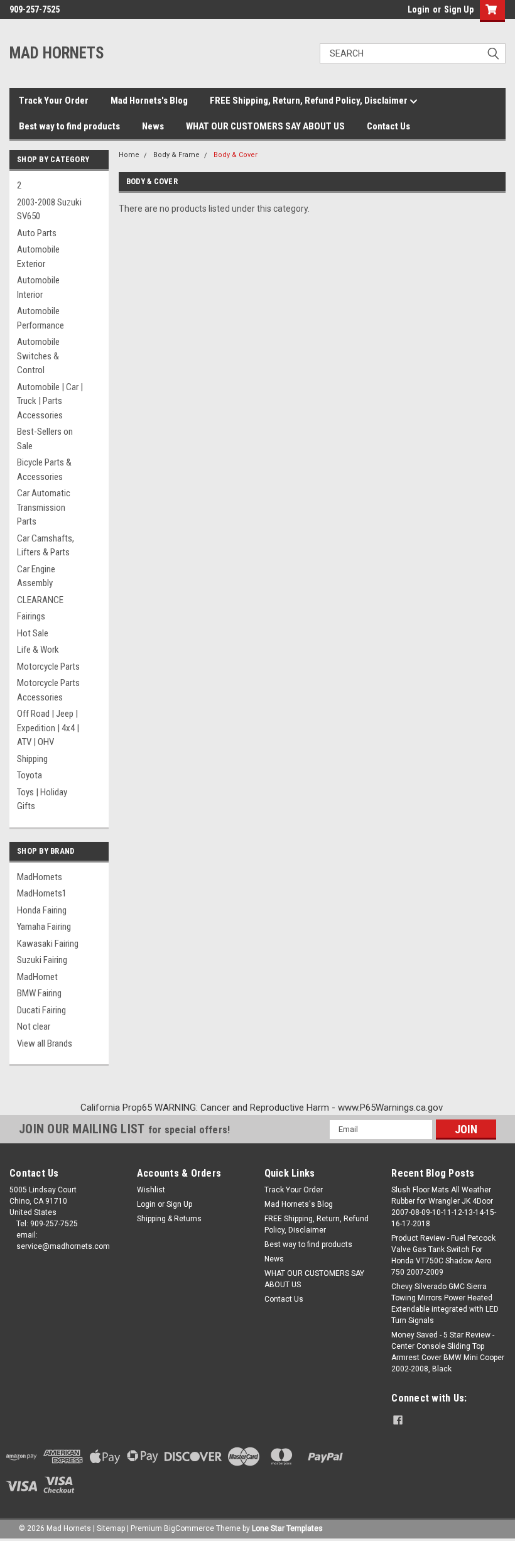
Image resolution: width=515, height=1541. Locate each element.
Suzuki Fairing (42, 960)
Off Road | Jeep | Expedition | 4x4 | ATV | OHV (48, 728)
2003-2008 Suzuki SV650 (49, 209)
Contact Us (388, 126)
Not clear (33, 1026)
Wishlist (151, 1189)
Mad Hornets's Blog (149, 100)
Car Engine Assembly (36, 576)
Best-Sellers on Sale (45, 439)
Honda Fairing (42, 910)
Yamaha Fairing (44, 926)
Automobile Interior (38, 287)
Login (419, 9)
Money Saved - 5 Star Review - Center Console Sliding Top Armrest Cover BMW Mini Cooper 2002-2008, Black (447, 1352)
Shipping (32, 759)
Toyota (29, 775)
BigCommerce (189, 1528)
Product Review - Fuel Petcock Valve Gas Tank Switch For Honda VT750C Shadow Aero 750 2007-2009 (443, 1255)
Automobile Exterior (38, 257)
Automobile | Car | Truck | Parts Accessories (50, 401)
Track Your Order (54, 100)
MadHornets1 (42, 893)
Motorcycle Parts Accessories (48, 690)
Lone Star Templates (287, 1528)
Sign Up (459, 9)
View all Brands (44, 1043)
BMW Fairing (39, 993)
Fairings (31, 616)
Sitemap (111, 1528)
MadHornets (39, 877)
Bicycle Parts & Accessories (44, 469)
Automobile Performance (40, 318)
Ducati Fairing (41, 1010)
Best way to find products (69, 126)
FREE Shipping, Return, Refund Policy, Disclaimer (309, 100)
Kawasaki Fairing (48, 943)
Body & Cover (236, 155)
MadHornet (37, 977)
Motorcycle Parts (48, 666)
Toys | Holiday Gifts (42, 799)
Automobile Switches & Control (38, 356)
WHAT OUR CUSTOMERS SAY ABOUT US (265, 126)
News (153, 126)
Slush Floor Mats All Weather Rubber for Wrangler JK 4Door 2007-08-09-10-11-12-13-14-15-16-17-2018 (443, 1206)
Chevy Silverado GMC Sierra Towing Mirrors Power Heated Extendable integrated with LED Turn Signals (445, 1303)
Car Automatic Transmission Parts (43, 507)
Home (129, 155)
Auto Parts (37, 233)
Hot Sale (32, 633)
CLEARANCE (40, 600)
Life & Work (38, 649)
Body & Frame (176, 155)
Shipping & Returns (169, 1218)
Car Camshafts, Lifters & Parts (45, 545)
